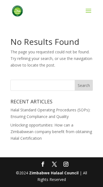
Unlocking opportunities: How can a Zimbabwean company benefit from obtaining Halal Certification (51, 131)
